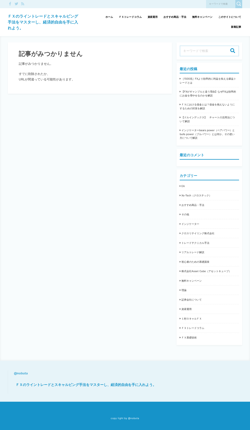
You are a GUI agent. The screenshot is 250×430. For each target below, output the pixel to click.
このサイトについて (229, 16)
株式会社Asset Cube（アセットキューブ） (206, 271)
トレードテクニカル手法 (195, 242)
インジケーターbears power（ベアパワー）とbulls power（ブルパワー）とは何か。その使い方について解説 (207, 134)
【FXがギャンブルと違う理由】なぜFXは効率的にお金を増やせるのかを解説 (208, 93)
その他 (185, 214)
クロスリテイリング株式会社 (197, 233)
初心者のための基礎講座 (195, 261)
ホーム (109, 16)
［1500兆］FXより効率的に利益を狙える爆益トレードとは (208, 80)
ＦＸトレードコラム (130, 16)
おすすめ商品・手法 (174, 16)
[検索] (232, 51)
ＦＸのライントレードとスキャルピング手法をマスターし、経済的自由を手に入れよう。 (43, 22)
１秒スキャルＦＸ (191, 318)
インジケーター (190, 223)
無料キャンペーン (202, 16)
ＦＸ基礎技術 (189, 337)
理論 (184, 290)
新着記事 (236, 26)
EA (183, 186)
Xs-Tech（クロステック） (196, 195)
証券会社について (191, 299)
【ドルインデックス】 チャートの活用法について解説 (207, 119)
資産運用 (153, 16)
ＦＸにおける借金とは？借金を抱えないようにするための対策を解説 (207, 106)
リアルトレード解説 (192, 252)
